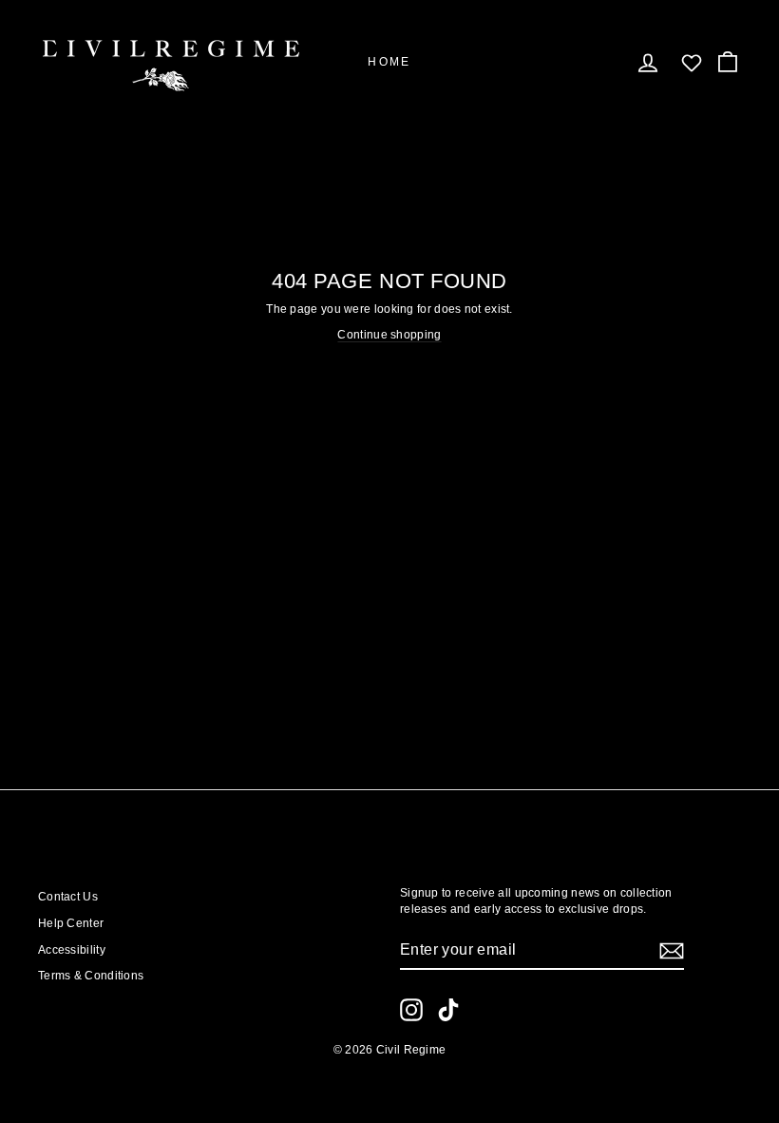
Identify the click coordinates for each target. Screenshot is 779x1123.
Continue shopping (389, 334)
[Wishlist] (691, 62)
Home (389, 61)
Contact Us (68, 896)
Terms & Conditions (90, 975)
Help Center (71, 923)
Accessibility (71, 950)
